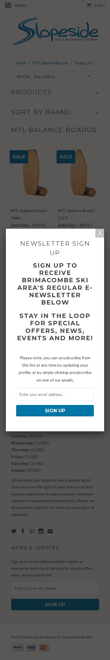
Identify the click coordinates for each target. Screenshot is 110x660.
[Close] (99, 233)
